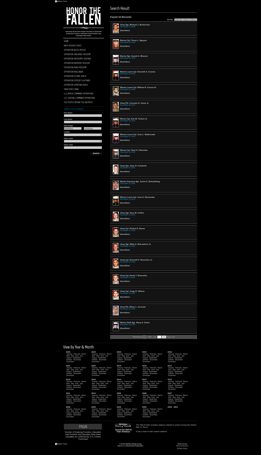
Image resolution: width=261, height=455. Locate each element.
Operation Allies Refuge (75, 49)
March (83, 354)
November (77, 360)
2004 (119, 407)
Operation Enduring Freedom (77, 54)
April (68, 356)
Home (66, 41)
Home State (68, 138)
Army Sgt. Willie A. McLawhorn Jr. (135, 244)
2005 (93, 407)
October (69, 360)
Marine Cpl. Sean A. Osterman (134, 150)
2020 (93, 366)
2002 (170, 407)
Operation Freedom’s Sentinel (77, 58)
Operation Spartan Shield (76, 84)
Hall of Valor (145, 425)
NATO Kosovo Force (73, 45)
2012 (170, 379)
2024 (119, 352)
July (81, 356)
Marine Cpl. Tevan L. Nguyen (133, 40)
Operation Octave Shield (75, 76)
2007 (170, 393)
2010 (93, 393)
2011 (68, 393)
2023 (144, 352)
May (72, 356)
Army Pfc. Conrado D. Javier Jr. (134, 103)
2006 (68, 407)
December (70, 362)
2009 (119, 393)
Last (154, 337)
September (77, 358)
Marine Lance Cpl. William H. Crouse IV (138, 87)
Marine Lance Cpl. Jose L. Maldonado (137, 134)
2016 (68, 379)
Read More (125, 30)
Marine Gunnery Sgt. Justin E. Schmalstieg (140, 181)
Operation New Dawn (73, 71)
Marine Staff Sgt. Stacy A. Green (135, 322)
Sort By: (170, 20)
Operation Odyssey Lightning (77, 80)
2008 (144, 393)
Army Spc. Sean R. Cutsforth (133, 166)
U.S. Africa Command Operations (78, 93)
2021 (68, 366)
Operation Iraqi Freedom (75, 67)
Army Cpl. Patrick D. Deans (132, 228)
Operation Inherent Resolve (77, 62)
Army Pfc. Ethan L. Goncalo (133, 307)
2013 (144, 379)
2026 (68, 352)
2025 (93, 352)
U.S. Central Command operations (79, 97)
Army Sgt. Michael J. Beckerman (135, 25)
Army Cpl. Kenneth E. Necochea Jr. (136, 260)
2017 (170, 366)
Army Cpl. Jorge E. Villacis (132, 291)
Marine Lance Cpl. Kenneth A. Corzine (137, 72)
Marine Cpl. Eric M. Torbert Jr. (133, 119)
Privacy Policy (182, 448)
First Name (68, 113)
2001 (176, 407)
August (69, 358)
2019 (119, 366)
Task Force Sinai (71, 89)
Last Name (68, 119)
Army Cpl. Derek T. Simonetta (133, 275)
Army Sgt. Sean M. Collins (132, 213)
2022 (170, 352)
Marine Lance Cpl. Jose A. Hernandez (137, 197)
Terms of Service (182, 446)
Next (150, 337)
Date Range (68, 126)
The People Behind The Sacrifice (78, 102)
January (69, 354)
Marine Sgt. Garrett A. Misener (134, 56)
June (77, 356)
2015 (93, 379)
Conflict (67, 132)
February (77, 354)
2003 (144, 407)
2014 (119, 379)
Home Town (68, 145)
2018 (144, 366)
